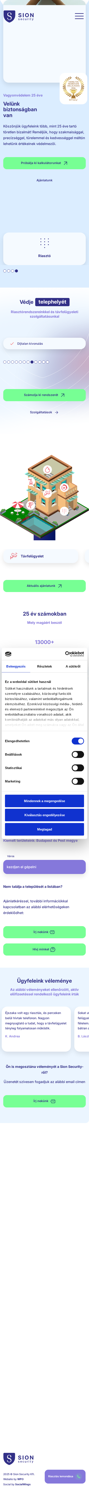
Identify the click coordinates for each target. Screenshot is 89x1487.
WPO (20, 1479)
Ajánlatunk (44, 180)
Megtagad (44, 829)
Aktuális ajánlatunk (41, 585)
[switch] (78, 754)
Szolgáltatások (41, 412)
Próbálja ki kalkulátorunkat (41, 163)
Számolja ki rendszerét (41, 395)
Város (10, 856)
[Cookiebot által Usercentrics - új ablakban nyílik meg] (65, 654)
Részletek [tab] (44, 666)
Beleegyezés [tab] (15, 666)
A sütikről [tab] (73, 666)
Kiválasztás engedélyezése (44, 815)
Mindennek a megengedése (44, 801)
